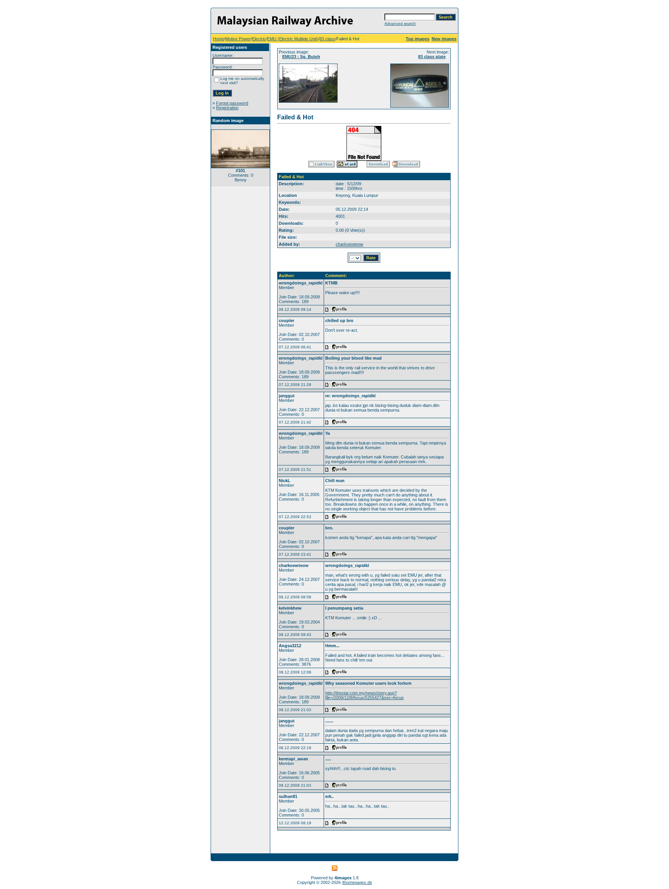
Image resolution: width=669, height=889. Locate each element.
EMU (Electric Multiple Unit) (292, 38)
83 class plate (432, 56)
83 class (327, 38)
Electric (259, 38)
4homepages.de (357, 882)
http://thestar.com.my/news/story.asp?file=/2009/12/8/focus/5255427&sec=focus (364, 695)
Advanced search (400, 23)
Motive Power (238, 38)
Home (218, 38)
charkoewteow (349, 244)
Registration (227, 107)
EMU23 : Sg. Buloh (301, 56)
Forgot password (232, 103)
